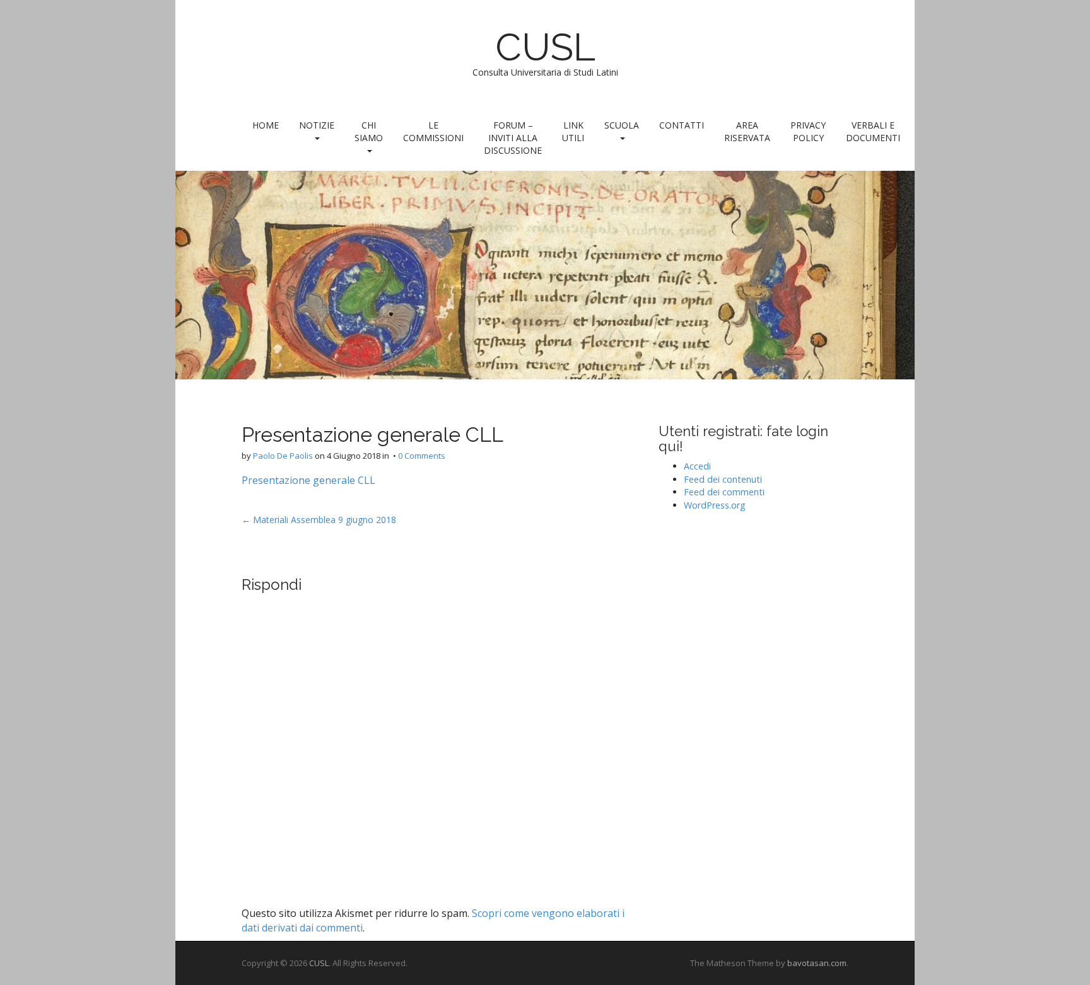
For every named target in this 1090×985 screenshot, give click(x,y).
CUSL (545, 47)
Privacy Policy (808, 131)
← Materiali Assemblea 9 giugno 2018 (319, 520)
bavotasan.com (817, 963)
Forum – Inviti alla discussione (513, 137)
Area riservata (747, 131)
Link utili (573, 131)
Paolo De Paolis (283, 455)
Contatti (681, 125)
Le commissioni (433, 131)
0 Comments (421, 455)
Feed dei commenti (724, 492)
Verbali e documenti (873, 131)
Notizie (316, 125)
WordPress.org (715, 505)
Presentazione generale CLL (308, 480)
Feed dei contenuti (723, 479)
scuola (621, 125)
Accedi (697, 466)
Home (265, 125)
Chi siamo (369, 131)
